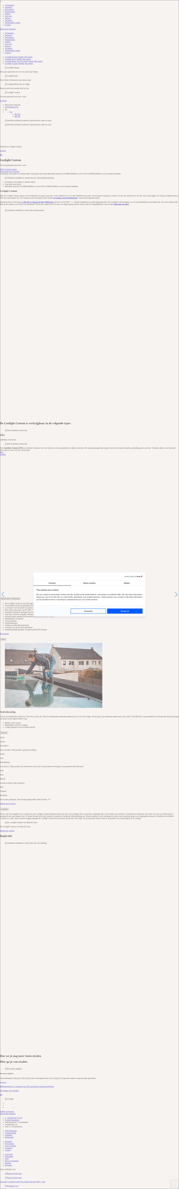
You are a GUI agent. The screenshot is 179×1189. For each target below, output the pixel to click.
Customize (88, 611)
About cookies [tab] (89, 583)
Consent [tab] (52, 583)
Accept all (125, 611)
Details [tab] (127, 583)
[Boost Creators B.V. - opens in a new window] (133, 576)
